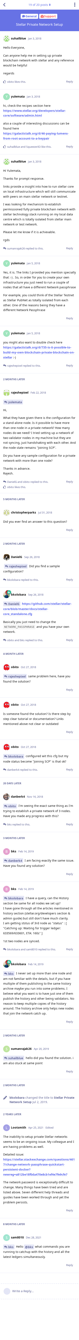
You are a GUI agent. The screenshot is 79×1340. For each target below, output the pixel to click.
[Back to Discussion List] (4, 5)
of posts (38, 5)
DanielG (13, 604)
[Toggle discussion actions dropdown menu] (75, 5)
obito (12, 806)
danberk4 (15, 861)
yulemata (15, 402)
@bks (29, 1247)
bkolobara (15, 756)
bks (10, 974)
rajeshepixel (18, 566)
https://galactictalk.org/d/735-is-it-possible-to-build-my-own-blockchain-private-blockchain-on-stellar (39, 352)
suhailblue (15, 1058)
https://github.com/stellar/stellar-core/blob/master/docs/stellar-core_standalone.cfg (37, 609)
